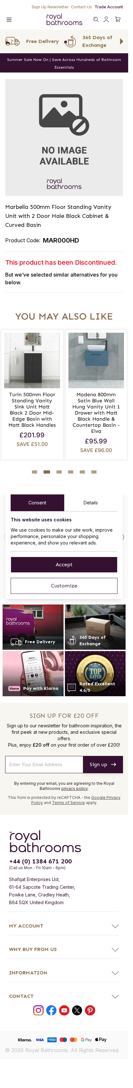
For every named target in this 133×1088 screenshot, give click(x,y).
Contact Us (81, 6)
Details (91, 502)
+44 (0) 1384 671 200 (40, 859)
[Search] (96, 19)
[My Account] (106, 19)
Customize (64, 586)
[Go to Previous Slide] (6, 41)
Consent (37, 502)
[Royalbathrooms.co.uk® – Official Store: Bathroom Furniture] (64, 19)
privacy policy (74, 786)
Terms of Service (68, 800)
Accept (64, 564)
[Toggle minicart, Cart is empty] (118, 19)
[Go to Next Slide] (121, 41)
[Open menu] (9, 19)
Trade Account (109, 6)
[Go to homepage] (64, 839)
